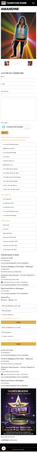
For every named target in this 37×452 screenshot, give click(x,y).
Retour (18, 63)
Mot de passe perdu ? (15, 318)
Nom (2, 76)
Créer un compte (5, 318)
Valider (18, 322)
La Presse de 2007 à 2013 (10, 241)
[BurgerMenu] (33, 3)
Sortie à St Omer (7, 258)
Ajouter (4, 132)
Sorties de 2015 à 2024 (9, 237)
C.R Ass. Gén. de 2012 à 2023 (11, 189)
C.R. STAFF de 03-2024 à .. (11, 169)
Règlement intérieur (9, 148)
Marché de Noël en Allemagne (12, 288)
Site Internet (4, 91)
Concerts (5, 229)
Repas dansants (7, 233)
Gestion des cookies (18, 449)
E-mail (3, 84)
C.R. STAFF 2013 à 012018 (10, 181)
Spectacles (6, 225)
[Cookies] (4, 448)
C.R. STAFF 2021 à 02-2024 (11, 173)
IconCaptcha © (27, 128)
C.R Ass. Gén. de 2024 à (10, 185)
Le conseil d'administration (11, 144)
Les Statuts (6, 156)
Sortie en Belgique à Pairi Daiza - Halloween (17, 267)
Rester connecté (8, 314)
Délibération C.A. (8, 165)
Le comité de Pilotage (9, 152)
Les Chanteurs (7, 199)
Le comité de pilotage (9, 215)
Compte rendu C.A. (8, 161)
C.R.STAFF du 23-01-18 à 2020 (12, 177)
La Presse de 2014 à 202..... (10, 245)
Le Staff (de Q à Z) (8, 207)
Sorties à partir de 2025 (10, 249)
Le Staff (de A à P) (8, 203)
